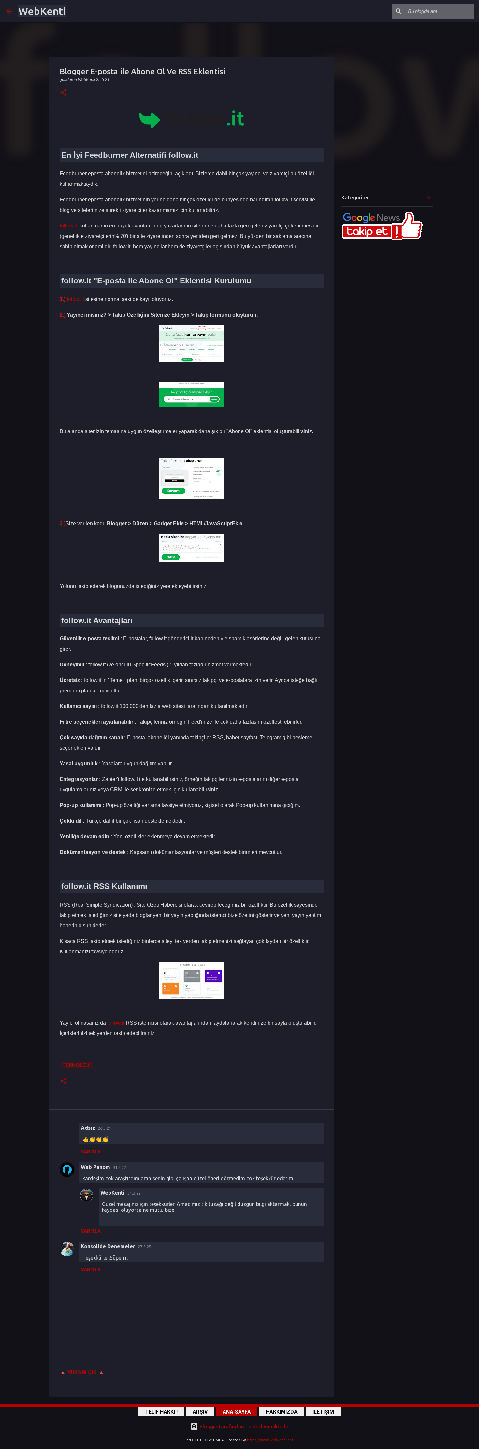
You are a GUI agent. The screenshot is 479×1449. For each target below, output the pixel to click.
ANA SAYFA (237, 1412)
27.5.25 (144, 1246)
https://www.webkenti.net (270, 1440)
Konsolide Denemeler (108, 1246)
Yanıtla (91, 1151)
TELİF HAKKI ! (161, 1412)
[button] (63, 93)
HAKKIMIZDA (282, 1412)
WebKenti (42, 11)
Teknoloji (76, 1065)
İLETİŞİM (323, 1412)
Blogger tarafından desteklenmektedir (243, 1426)
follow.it (68, 225)
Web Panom (95, 1167)
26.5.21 (104, 1128)
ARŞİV (200, 1412)
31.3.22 (119, 1167)
